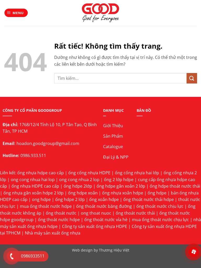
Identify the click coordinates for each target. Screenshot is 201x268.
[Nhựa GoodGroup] (100, 12)
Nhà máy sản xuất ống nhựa (52, 233)
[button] (16, 13)
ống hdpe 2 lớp (70, 199)
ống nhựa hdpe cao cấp (40, 173)
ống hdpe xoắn (83, 193)
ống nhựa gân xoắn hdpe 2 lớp (33, 193)
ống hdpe (157, 193)
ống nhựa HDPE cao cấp (35, 186)
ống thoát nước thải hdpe (148, 199)
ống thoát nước (61, 213)
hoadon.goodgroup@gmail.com (47, 143)
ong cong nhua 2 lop (79, 179)
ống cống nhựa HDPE (89, 173)
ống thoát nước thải (135, 213)
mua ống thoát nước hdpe (46, 206)
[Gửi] (192, 78)
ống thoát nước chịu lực (159, 206)
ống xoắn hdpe (104, 199)
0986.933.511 (33, 155)
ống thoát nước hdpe (59, 219)
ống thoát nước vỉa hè (105, 219)
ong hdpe (41, 199)
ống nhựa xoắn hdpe (122, 193)
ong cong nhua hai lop (33, 179)
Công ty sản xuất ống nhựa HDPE (94, 226)
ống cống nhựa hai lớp (137, 173)
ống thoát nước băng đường (104, 206)
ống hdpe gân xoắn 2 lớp (121, 186)
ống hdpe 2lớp (78, 186)
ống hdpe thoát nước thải (175, 186)
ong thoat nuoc (96, 213)
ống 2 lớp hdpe (118, 179)
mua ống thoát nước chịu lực (160, 219)
